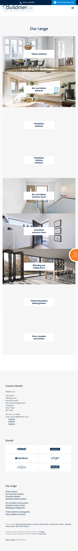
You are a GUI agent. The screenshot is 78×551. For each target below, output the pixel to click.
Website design (10, 540)
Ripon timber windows (22, 526)
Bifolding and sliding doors (15, 508)
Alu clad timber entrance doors (17, 503)
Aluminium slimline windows (16, 499)
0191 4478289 (28, 2)
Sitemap (42, 532)
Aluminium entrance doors (15, 505)
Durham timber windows (56, 524)
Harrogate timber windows (41, 524)
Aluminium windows (13, 496)
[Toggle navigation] (73, 8)
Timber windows (11, 492)
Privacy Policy (42, 534)
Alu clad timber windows (15, 494)
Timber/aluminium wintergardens (18, 512)
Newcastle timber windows (24, 524)
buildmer (11, 419)
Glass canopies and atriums (16, 514)
